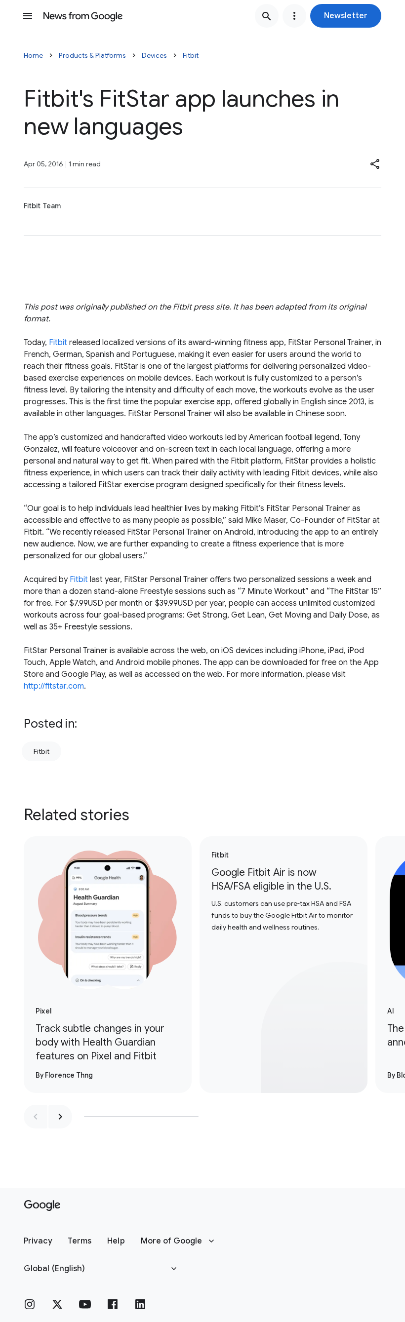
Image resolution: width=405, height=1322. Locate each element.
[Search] (267, 16)
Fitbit (191, 55)
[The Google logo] (42, 1205)
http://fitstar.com (54, 686)
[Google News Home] (82, 16)
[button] (345, 16)
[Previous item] (35, 1116)
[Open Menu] (28, 16)
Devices (154, 55)
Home (33, 55)
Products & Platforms (92, 55)
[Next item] (60, 1116)
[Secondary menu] (294, 16)
